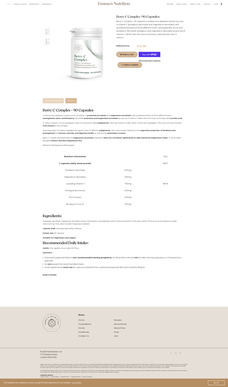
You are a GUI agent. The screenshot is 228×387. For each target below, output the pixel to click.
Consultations (20, 4)
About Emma (181, 4)
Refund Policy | (65, 376)
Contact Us (83, 336)
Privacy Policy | (55, 376)
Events (81, 328)
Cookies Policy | (45, 376)
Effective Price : (123, 46)
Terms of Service (87, 376)
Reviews (71, 101)
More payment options (149, 60)
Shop (216, 4)
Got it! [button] (216, 383)
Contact (207, 4)
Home (9, 4)
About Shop (195, 4)
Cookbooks (47, 4)
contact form (94, 372)
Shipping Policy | (76, 376)
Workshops (34, 4)
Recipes (170, 4)
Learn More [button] (76, 383)
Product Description (53, 101)
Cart (116, 336)
